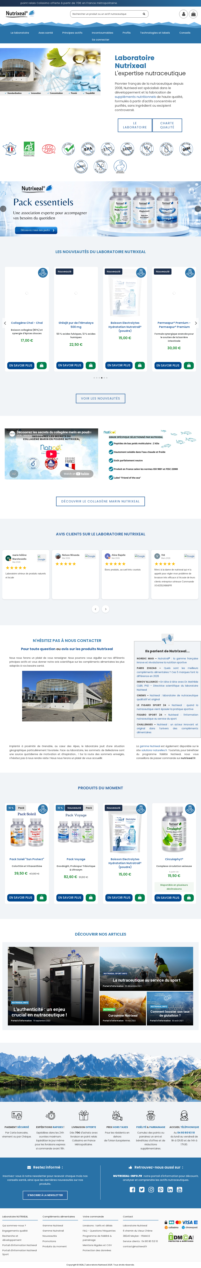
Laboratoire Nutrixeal (135, 1225)
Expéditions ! (50, 1127)
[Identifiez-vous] (183, 14)
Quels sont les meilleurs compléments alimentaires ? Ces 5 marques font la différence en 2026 (167, 672)
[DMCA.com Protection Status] (180, 1237)
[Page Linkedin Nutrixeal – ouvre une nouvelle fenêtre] (170, 1189)
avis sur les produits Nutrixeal (87, 649)
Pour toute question (38, 649)
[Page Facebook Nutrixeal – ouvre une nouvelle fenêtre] (133, 1189)
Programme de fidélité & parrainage (97, 1237)
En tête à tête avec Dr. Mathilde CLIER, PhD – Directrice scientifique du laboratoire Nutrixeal (167, 685)
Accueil (184, 1127)
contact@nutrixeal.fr (135, 1246)
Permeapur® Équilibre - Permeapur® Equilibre (27, 325)
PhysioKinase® (174, 323)
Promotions (49, 1241)
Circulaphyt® (174, 859)
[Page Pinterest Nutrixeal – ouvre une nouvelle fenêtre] (161, 1189)
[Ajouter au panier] (42, 365)
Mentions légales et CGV (97, 1245)
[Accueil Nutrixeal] (20, 13)
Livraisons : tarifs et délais (97, 1225)
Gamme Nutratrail (53, 1230)
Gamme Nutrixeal (53, 1225)
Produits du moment (55, 1246)
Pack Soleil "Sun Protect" (27, 859)
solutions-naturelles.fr (154, 750)
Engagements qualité (15, 1230)
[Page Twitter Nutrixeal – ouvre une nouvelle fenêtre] (142, 1189)
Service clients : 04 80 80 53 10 (140, 1241)
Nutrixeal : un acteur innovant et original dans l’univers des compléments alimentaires (167, 728)
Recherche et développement (12, 1237)
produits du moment (100, 788)
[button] (20, 32)
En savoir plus (20, 365)
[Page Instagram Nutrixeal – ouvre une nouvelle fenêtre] (152, 1189)
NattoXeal (125, 323)
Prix (117, 1127)
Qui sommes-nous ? (14, 1225)
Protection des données (97, 1250)
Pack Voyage (76, 859)
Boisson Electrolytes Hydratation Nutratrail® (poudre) (125, 863)
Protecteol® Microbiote (76, 323)
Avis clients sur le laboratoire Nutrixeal (100, 534)
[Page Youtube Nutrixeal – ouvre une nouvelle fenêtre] (179, 1189)
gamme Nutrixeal (150, 746)
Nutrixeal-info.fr (127, 1176)
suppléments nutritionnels (135, 97)
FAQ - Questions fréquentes (99, 1230)
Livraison (84, 1127)
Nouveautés (50, 1236)
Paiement (17, 1127)
